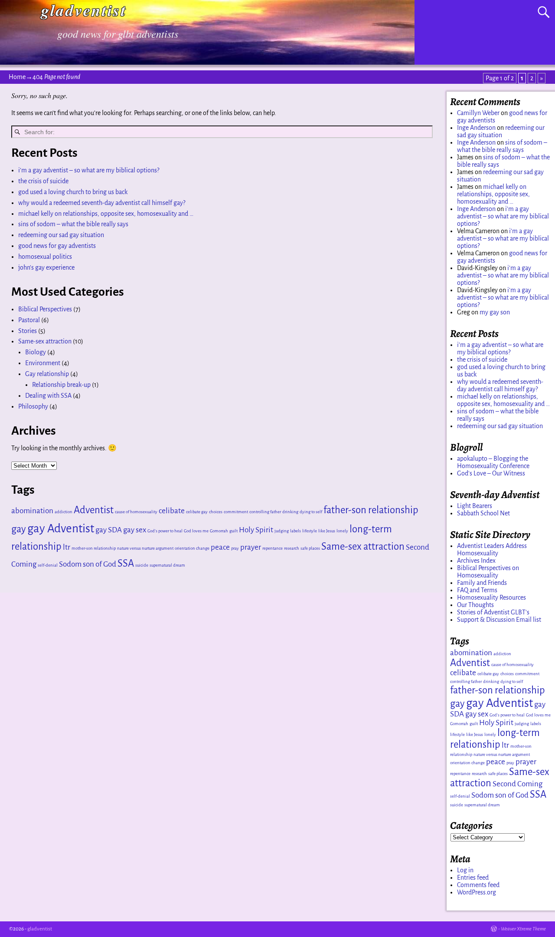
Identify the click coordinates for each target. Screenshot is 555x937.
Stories (27, 330)
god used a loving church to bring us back (72, 191)
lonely (342, 530)
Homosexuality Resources (491, 597)
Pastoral (29, 320)
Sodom (70, 564)
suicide (141, 565)
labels (295, 530)
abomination (32, 511)
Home (17, 76)
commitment (236, 511)
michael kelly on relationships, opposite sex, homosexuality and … (105, 213)
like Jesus (326, 530)
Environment (42, 363)
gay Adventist (60, 528)
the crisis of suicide (43, 181)
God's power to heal (165, 530)
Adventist (94, 510)
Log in (465, 870)
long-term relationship (495, 738)
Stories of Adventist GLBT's (493, 612)
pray (235, 548)
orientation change (192, 548)
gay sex (134, 530)
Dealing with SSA (48, 395)
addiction (63, 511)
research (291, 548)
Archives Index (476, 560)
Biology (35, 352)
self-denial (48, 565)
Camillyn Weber (478, 112)
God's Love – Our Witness (491, 473)
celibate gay (197, 511)
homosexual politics (45, 256)
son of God (99, 564)
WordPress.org (476, 892)
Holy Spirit (256, 530)
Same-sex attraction (45, 341)
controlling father (265, 511)
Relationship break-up (61, 384)
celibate (172, 511)
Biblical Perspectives (45, 309)
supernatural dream (167, 565)
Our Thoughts (475, 604)
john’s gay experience (46, 267)
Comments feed (478, 884)
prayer (250, 547)
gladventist (39, 929)
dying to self (311, 511)
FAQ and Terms (477, 590)
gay (18, 529)
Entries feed (473, 877)
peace (220, 547)
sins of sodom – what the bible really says (73, 224)
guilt (233, 530)
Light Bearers (474, 505)
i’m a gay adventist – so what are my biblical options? (88, 170)
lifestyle (309, 530)
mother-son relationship (94, 548)
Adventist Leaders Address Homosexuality (492, 549)
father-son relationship (370, 510)
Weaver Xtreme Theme (523, 929)
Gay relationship (47, 373)
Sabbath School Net (483, 513)
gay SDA (108, 530)
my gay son (495, 312)
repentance (272, 548)
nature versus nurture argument (145, 548)
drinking (290, 511)
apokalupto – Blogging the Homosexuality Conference (493, 462)
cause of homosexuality (136, 511)
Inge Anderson (476, 127)
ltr (66, 547)
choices (215, 511)
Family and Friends (482, 582)
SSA (126, 563)
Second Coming (517, 784)
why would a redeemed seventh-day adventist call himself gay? (101, 202)
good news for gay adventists (57, 245)
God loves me (196, 530)
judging (281, 530)
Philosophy (33, 406)
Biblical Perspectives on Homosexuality (488, 571)
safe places (310, 548)
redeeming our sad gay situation (61, 234)
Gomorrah (219, 530)
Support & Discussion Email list (499, 619)
